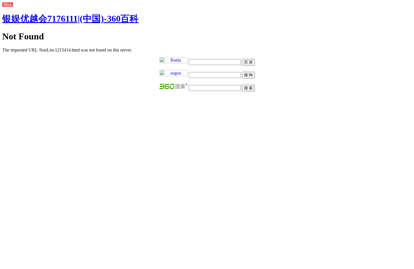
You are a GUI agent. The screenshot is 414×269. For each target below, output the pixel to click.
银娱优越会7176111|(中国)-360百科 (70, 19)
